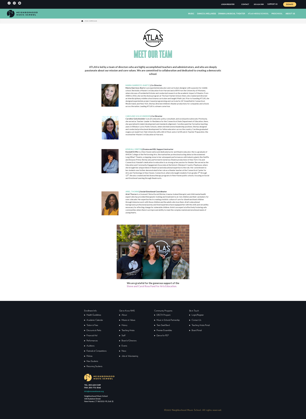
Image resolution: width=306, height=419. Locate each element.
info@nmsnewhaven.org (94, 391)
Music (191, 13)
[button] (272, 4)
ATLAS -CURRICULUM (91, 21)
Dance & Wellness (206, 13)
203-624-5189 (259, 4)
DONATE (289, 4)
